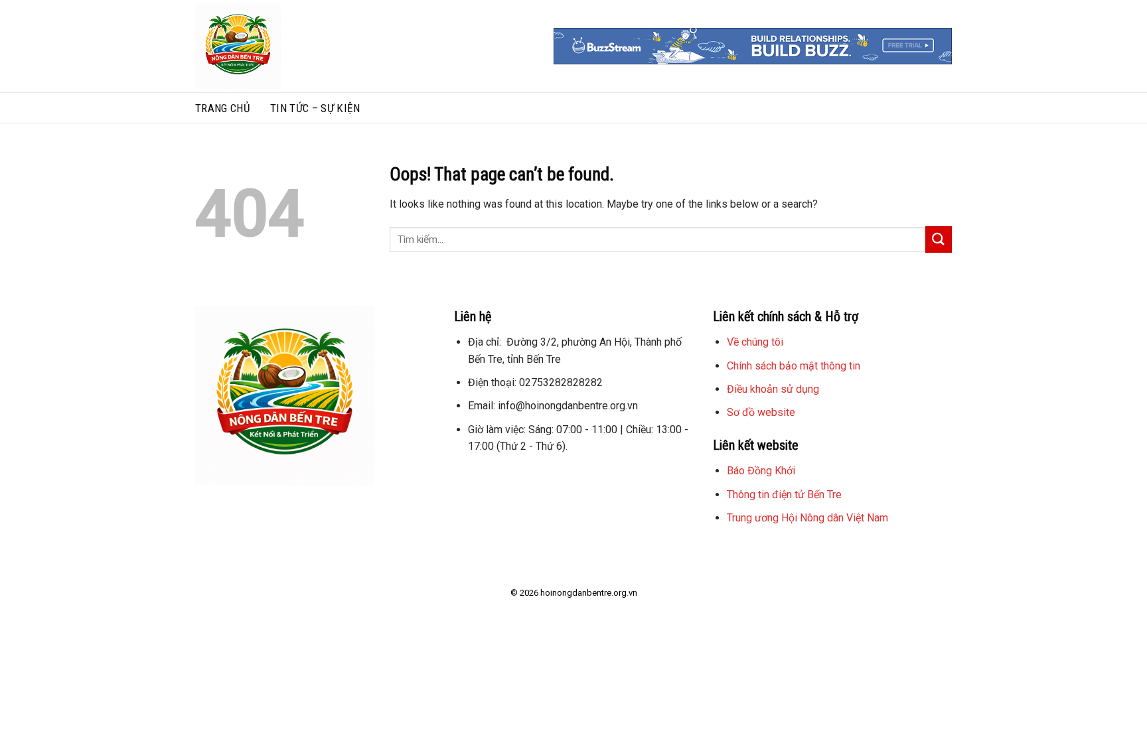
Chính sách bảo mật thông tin (793, 366)
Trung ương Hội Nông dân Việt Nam (807, 517)
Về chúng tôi (755, 342)
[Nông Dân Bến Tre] (290, 46)
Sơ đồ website (761, 412)
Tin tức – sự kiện (315, 108)
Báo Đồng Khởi (761, 470)
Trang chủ (222, 108)
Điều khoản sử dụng (773, 389)
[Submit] (938, 239)
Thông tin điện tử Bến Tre (784, 494)
